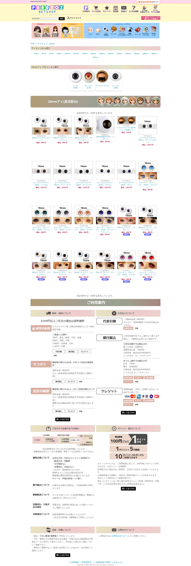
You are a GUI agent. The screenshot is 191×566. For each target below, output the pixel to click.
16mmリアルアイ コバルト (84, 273)
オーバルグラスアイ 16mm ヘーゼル (42, 184)
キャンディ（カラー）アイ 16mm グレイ (62, 228)
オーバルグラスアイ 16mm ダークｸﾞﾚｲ (84, 184)
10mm (67, 53)
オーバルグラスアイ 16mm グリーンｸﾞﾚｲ (63, 184)
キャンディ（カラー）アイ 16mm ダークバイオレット (105, 229)
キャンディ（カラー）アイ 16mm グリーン (41, 228)
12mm (76, 53)
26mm (137, 53)
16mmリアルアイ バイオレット (126, 228)
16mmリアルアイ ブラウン (105, 273)
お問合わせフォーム (120, 536)
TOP (33, 44)
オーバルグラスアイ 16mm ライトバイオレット (148, 140)
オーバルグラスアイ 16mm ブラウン (106, 184)
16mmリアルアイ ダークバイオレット (84, 139)
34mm (95, 57)
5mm (44, 53)
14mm (85, 53)
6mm (51, 53)
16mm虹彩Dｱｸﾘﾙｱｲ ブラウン (105, 138)
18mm (102, 53)
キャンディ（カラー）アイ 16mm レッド (147, 273)
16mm (93, 53)
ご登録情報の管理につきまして (108, 562)
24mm (128, 53)
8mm (59, 53)
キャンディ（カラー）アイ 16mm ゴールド (84, 228)
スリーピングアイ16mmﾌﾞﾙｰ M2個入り (126, 129)
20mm (111, 53)
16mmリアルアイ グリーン (41, 139)
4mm (36, 53)
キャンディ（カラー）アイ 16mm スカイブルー (148, 185)
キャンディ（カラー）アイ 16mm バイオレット (126, 274)
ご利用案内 (74, 562)
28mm (145, 53)
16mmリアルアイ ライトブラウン (41, 273)
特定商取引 (87, 562)
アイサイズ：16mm (46, 44)
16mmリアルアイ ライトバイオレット (148, 228)
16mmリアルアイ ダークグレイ (62, 273)
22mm (119, 53)
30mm (154, 53)
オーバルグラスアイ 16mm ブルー (127, 184)
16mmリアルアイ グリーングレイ (62, 139)
